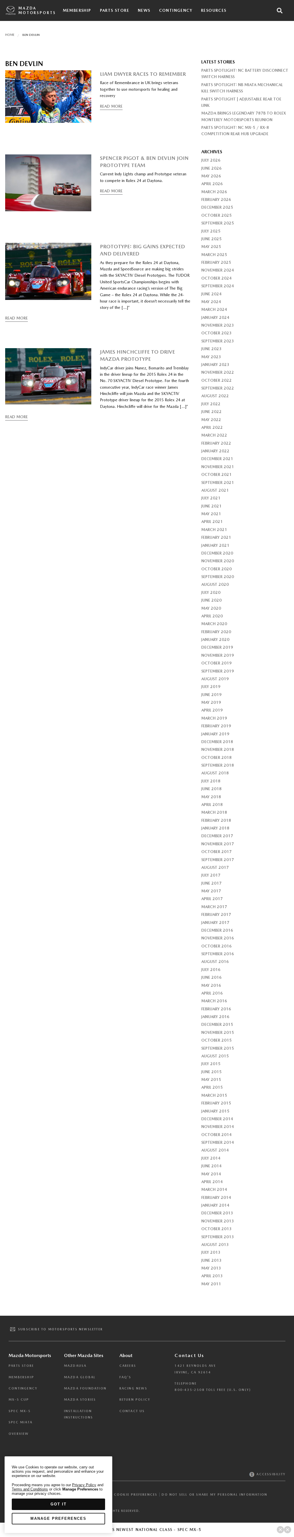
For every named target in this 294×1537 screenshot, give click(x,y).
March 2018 (214, 812)
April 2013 (212, 1276)
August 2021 (215, 490)
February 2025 (216, 262)
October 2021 (216, 474)
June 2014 (211, 1166)
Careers (127, 1366)
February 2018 (216, 820)
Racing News (133, 1388)
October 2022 (216, 380)
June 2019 (211, 694)
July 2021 (210, 498)
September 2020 (217, 576)
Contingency (175, 10)
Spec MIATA (20, 1422)
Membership (77, 10)
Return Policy (135, 1400)
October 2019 (216, 663)
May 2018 (211, 796)
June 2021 (211, 506)
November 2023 (217, 325)
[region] (58, 1494)
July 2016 (210, 969)
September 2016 (217, 953)
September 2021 (217, 482)
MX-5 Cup (19, 1400)
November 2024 (217, 270)
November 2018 (217, 749)
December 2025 (217, 207)
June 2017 (211, 883)
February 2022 (216, 443)
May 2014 (211, 1174)
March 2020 (214, 623)
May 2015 (211, 1079)
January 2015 (215, 1111)
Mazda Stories (80, 1400)
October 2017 (216, 851)
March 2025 (214, 254)
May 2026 (211, 176)
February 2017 (216, 914)
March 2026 (214, 191)
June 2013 (211, 1260)
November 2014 (217, 1126)
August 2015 (215, 1056)
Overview (19, 1434)
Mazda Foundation (85, 1388)
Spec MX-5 (20, 1411)
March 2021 (214, 529)
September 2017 (217, 859)
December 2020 (217, 553)
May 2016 (211, 985)
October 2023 (216, 333)
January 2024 (215, 317)
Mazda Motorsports (37, 10)
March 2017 (214, 906)
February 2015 (216, 1103)
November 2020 (217, 561)
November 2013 (217, 1221)
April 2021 (212, 521)
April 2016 (212, 993)
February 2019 (216, 726)
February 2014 (216, 1197)
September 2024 (217, 286)
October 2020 (216, 569)
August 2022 (215, 396)
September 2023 (217, 341)
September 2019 (217, 671)
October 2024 (216, 278)
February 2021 (216, 537)
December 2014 (217, 1119)
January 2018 (215, 828)
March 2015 (214, 1095)
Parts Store (114, 10)
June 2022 (211, 411)
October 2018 (216, 757)
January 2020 (215, 639)
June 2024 (211, 294)
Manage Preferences (58, 1518)
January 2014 (215, 1205)
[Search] (280, 10)
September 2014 (217, 1142)
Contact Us (132, 1411)
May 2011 (211, 1284)
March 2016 (214, 1001)
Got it (59, 1504)
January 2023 (215, 364)
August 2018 (215, 773)
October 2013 (216, 1228)
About (125, 1355)
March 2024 (214, 309)
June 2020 (211, 600)
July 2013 (210, 1252)
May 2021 (211, 513)
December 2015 (217, 1024)
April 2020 (212, 616)
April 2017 (212, 898)
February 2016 (216, 1009)
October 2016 (216, 946)
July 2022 (210, 404)
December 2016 (217, 930)
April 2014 (212, 1181)
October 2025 (216, 215)
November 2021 (217, 466)
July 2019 (210, 686)
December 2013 (217, 1213)
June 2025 (211, 239)
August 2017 (215, 867)
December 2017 (217, 836)
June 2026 (211, 168)
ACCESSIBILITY (270, 1474)
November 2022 (217, 372)
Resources (214, 10)
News (144, 10)
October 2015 (216, 1040)
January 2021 (215, 545)
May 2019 (211, 702)
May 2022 (211, 419)
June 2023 (211, 348)
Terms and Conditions (30, 1489)
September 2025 (217, 223)
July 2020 (210, 592)
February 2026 (216, 199)
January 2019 (215, 734)
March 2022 (214, 435)
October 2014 (216, 1134)
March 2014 (214, 1189)
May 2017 (211, 891)
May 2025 (211, 246)
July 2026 (210, 160)
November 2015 (217, 1032)
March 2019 (214, 718)
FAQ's (125, 1377)
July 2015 (210, 1063)
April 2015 (212, 1087)
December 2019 (217, 647)
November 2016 (217, 938)
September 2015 (217, 1048)
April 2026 (212, 183)
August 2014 (215, 1150)
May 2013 (211, 1268)
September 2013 (217, 1236)
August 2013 (215, 1244)
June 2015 (211, 1071)
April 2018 (212, 804)
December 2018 (217, 741)
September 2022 (217, 388)
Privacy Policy (84, 1485)
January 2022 (215, 451)
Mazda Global (80, 1377)
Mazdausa (75, 1366)
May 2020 (211, 608)
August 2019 (215, 679)
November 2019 (217, 655)
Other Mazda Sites (83, 1355)
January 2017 (215, 922)
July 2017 (210, 875)
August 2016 (215, 961)
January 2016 (215, 1016)
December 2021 (217, 458)
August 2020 (215, 584)
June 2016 (211, 977)
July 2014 (210, 1158)
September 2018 (217, 765)
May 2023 (211, 356)
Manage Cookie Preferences (126, 1495)
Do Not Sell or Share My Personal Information (214, 1495)
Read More (111, 106)
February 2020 (216, 631)
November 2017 (217, 844)
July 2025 (210, 231)
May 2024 (211, 301)
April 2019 (212, 710)
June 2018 (211, 788)
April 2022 (212, 427)
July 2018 (210, 781)
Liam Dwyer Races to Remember (143, 74)
